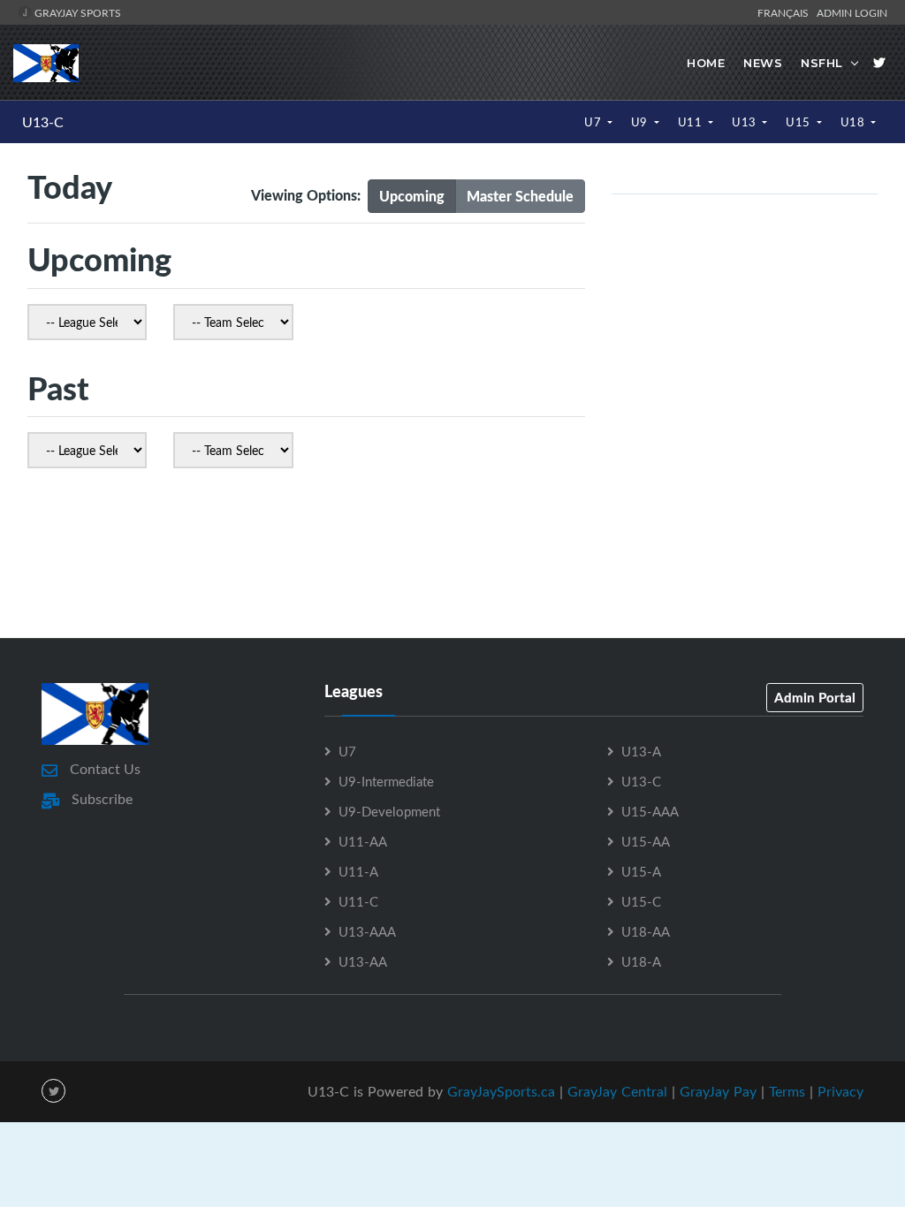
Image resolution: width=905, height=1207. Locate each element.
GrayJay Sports (76, 12)
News (762, 63)
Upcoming (412, 196)
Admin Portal (815, 697)
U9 (641, 122)
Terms (787, 1091)
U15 (799, 122)
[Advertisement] (452, 558)
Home (706, 63)
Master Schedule (520, 196)
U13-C (43, 122)
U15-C (641, 901)
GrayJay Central (617, 1091)
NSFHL (822, 63)
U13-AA (362, 961)
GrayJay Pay (718, 1091)
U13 (745, 122)
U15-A (641, 871)
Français (785, 12)
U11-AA (362, 841)
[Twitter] (879, 62)
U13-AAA (367, 931)
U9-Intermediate (386, 781)
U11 (691, 122)
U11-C (358, 901)
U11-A (358, 871)
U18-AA (645, 931)
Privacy (840, 1091)
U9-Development (389, 811)
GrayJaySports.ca (501, 1091)
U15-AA (645, 841)
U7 (594, 122)
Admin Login (852, 12)
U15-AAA (650, 811)
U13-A (641, 751)
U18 (854, 122)
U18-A (641, 961)
